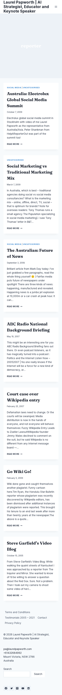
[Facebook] (5, 688)
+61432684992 (12, 652)
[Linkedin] (28, 688)
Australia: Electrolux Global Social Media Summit (28, 99)
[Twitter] (11, 688)
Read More (14, 144)
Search (7, 669)
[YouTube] (22, 688)
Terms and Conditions (17, 612)
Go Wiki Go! (19, 471)
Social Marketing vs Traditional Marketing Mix (29, 172)
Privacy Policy (13, 623)
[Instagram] (17, 688)
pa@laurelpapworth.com (17, 649)
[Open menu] (56, 6)
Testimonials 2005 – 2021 (20, 617)
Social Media (14, 87)
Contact (42, 617)
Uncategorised (31, 87)
